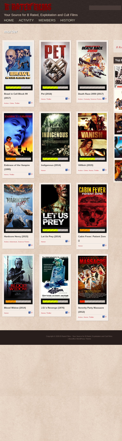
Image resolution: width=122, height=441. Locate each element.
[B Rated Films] (28, 10)
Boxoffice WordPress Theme (80, 339)
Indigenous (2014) (51, 165)
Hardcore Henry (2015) (16, 236)
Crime (12, 103)
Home (9, 20)
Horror (43, 99)
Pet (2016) (46, 94)
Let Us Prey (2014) (51, 236)
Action (6, 103)
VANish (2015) (85, 165)
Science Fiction (96, 99)
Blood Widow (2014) (15, 307)
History (67, 20)
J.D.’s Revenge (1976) (52, 307)
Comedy (87, 99)
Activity (26, 20)
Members (47, 20)
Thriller (17, 103)
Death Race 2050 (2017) (91, 94)
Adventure (13, 242)
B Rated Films (65, 336)
